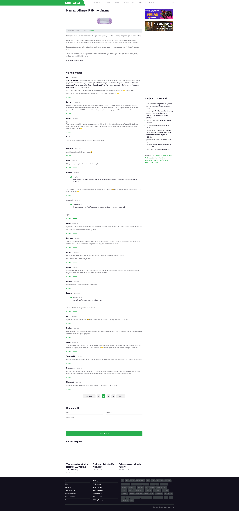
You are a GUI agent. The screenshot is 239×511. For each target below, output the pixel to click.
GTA (165, 487)
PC (165, 493)
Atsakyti (69, 97)
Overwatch (158, 493)
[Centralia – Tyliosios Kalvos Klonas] (104, 453)
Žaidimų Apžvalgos (98, 500)
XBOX (131, 500)
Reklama (67, 484)
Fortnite (140, 487)
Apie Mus (67, 481)
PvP (127, 497)
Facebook (68, 500)
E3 (157, 484)
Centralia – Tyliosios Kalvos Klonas (104, 465)
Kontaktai (68, 487)
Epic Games (164, 484)
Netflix (132, 493)
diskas (153, 484)
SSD (171, 497)
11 (128, 469)
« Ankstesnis (89, 396)
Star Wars (125, 500)
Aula (153, 480)
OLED (151, 493)
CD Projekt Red (136, 484)
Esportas (117, 3)
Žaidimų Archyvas (70, 490)
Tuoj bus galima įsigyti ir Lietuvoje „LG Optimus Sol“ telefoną (77, 467)
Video (133, 3)
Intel (130, 490)
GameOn (152, 487)
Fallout (124, 487)
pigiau (170, 493)
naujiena (124, 493)
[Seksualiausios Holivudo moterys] (130, 453)
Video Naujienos (98, 497)
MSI (167, 490)
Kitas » (121, 396)
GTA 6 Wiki (154, 162)
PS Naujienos (97, 484)
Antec (132, 480)
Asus (148, 480)
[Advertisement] (159, 67)
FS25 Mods (155, 156)
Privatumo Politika (70, 493)
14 (101, 469)
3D (122, 480)
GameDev (108, 3)
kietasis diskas (138, 490)
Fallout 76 (132, 487)
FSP (146, 487)
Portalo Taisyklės (70, 497)
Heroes (124, 490)
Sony (165, 497)
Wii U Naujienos (97, 493)
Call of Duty (125, 484)
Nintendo (139, 493)
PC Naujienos (97, 481)
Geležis (126, 3)
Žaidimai (152, 3)
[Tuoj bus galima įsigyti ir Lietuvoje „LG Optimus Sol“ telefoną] (78, 453)
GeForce (159, 487)
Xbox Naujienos (97, 487)
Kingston (148, 490)
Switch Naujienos (98, 490)
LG (163, 490)
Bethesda (160, 480)
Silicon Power (158, 497)
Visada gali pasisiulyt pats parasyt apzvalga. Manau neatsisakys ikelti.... (159, 106)
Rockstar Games (146, 497)
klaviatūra (156, 490)
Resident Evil (135, 497)
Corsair (145, 484)
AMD (127, 480)
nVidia (146, 493)
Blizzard (168, 480)
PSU (123, 497)
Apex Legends (140, 480)
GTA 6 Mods (164, 156)
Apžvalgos (142, 3)
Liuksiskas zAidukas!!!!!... (162, 150)
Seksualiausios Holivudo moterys (130, 465)
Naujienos (97, 3)
